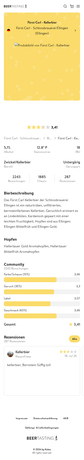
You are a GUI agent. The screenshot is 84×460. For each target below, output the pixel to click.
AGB (65, 418)
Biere (49, 138)
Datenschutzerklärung (45, 418)
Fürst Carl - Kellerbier (69, 138)
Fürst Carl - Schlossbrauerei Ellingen (22, 138)
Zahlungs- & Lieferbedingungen (42, 427)
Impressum (22, 418)
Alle (74, 339)
